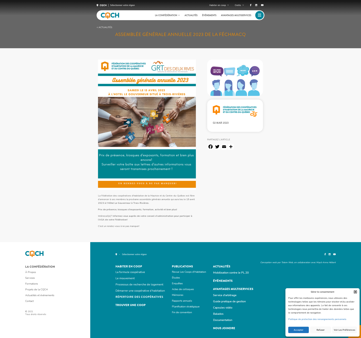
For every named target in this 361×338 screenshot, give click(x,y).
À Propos (30, 272)
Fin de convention (182, 312)
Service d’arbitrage (224, 295)
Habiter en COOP (128, 266)
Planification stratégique (186, 306)
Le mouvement (125, 278)
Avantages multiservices (236, 15)
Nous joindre (224, 328)
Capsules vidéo (222, 308)
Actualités (191, 15)
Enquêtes (177, 283)
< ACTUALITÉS (104, 27)
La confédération (166, 15)
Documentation (222, 320)
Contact (29, 301)
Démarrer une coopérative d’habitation (140, 291)
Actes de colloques (183, 289)
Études (176, 277)
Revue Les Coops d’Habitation (189, 272)
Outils (238, 5)
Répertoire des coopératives (139, 297)
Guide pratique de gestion (229, 301)
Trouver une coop (130, 305)
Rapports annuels (182, 300)
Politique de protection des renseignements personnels (317, 319)
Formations (31, 283)
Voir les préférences (344, 330)
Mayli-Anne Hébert (326, 262)
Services (30, 278)
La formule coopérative (130, 272)
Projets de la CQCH (36, 289)
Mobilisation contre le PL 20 (231, 273)
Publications (182, 266)
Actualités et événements (39, 295)
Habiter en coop (217, 5)
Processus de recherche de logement (139, 284)
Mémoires (177, 295)
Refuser (321, 330)
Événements (209, 15)
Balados (218, 314)
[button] (355, 291)
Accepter (298, 330)
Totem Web (287, 262)
